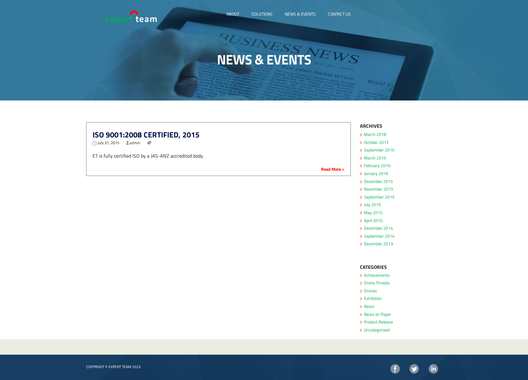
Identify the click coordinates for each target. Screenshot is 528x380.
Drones (370, 290)
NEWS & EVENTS (300, 14)
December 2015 (378, 181)
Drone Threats (377, 283)
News (369, 306)
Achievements (377, 275)
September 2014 (379, 236)
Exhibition (373, 298)
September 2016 (379, 150)
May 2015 (373, 212)
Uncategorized (377, 330)
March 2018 (375, 134)
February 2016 (377, 165)
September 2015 (379, 197)
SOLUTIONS (262, 14)
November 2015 (378, 189)
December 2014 (378, 228)
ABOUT (232, 14)
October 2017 (376, 142)
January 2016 (376, 173)
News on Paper (377, 314)
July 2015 (372, 204)
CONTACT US (339, 14)
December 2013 (378, 243)
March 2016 (375, 158)
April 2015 (373, 220)
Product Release (378, 322)
